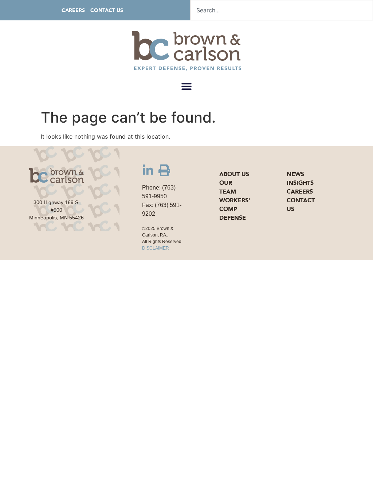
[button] (186, 86)
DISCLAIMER (155, 248)
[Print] (164, 170)
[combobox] (281, 10)
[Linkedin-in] (148, 170)
